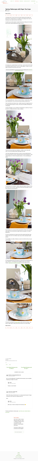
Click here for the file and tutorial (14, 262)
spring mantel (17, 322)
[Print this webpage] (30, 15)
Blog (7, 360)
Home (6, 360)
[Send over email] (24, 15)
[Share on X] (19, 15)
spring (10, 364)
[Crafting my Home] (4, 2)
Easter (6, 364)
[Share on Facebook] (13, 15)
